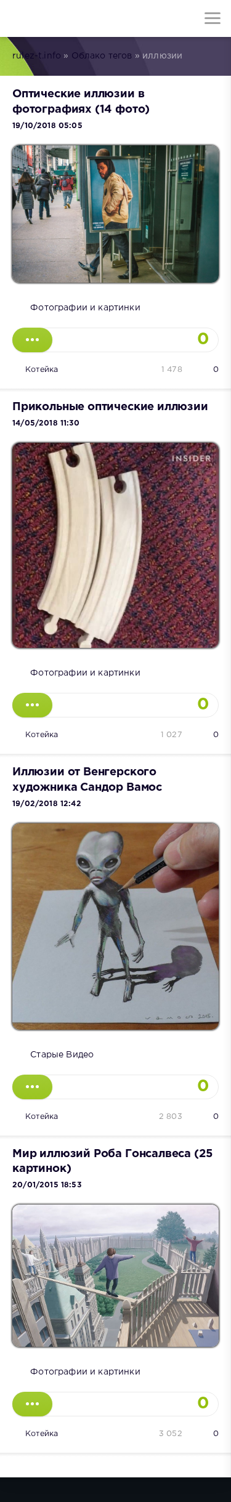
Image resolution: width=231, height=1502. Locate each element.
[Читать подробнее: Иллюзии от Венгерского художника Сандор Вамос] (32, 1087)
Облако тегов (101, 56)
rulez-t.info (36, 56)
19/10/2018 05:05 (47, 126)
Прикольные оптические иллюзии (110, 407)
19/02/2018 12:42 (46, 804)
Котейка (41, 369)
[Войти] (55, 18)
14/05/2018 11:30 (45, 423)
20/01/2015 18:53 (46, 1185)
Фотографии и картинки (85, 308)
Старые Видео (62, 1055)
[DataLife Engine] (18, 18)
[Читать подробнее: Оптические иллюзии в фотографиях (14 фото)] (32, 340)
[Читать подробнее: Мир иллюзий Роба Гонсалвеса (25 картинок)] (32, 1404)
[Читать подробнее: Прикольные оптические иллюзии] (32, 705)
